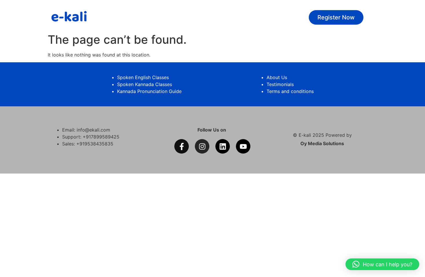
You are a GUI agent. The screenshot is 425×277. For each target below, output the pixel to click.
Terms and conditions (290, 91)
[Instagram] (202, 146)
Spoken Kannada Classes (144, 84)
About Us (277, 77)
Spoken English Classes (143, 77)
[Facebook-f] (181, 146)
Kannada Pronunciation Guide (149, 91)
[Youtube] (243, 146)
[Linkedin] (222, 146)
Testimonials (280, 84)
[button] (382, 264)
